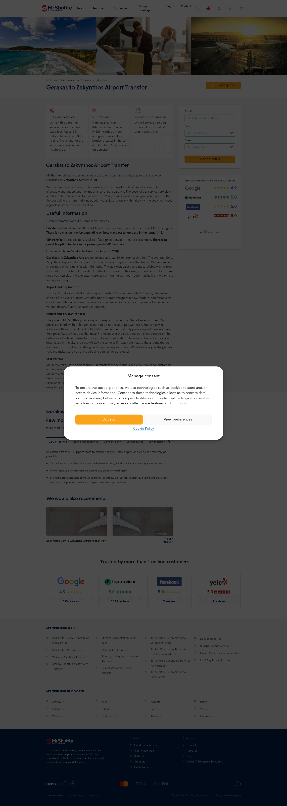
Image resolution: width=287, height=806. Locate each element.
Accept (109, 419)
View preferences (178, 419)
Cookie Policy (143, 428)
